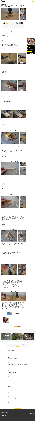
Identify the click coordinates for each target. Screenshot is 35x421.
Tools (12, 5)
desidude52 (10, 370)
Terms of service (8, 419)
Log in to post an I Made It (17, 326)
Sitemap (23, 414)
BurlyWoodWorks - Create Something (5, 5)
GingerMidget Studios (11, 392)
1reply (8, 354)
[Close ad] (34, 38)
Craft (13, 414)
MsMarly (10, 350)
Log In (17, 346)
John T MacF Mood (11, 386)
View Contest (26, 313)
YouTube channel (16, 309)
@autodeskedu (32, 413)
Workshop (11, 5)
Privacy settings (16, 419)
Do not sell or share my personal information (23, 419)
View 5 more (21, 240)
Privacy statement (12, 419)
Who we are (24, 415)
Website (12, 309)
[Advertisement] (31, 46)
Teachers (17, 414)
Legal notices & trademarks (31, 419)
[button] (25, 6)
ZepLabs (10, 402)
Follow (7, 23)
